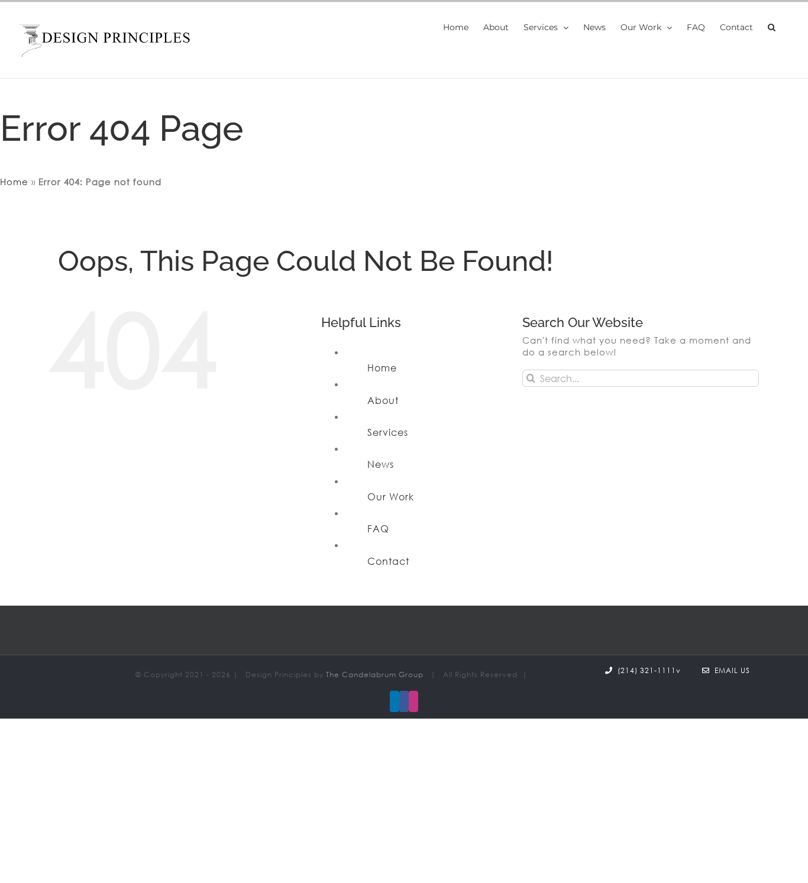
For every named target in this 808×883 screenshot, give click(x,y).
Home (14, 181)
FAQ (378, 529)
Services (387, 432)
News (380, 464)
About (383, 400)
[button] (771, 27)
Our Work (390, 497)
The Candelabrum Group (375, 674)
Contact (388, 561)
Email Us (730, 670)
